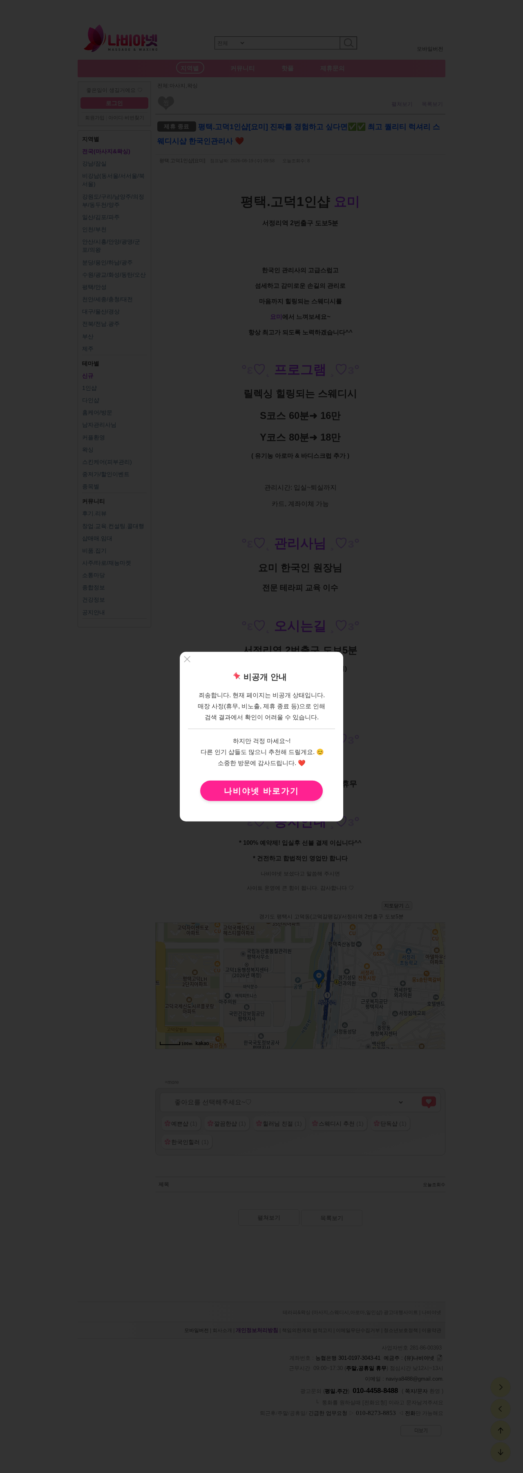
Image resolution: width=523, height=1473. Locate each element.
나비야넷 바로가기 (261, 790)
